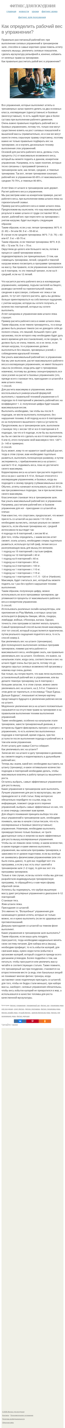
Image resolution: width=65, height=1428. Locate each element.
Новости (24, 11)
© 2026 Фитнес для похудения (13, 1412)
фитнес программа (32, 1009)
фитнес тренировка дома (50, 1009)
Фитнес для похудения (32, 5)
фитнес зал (45, 1005)
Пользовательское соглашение (21, 1415)
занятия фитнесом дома (40, 1012)
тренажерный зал (33, 1005)
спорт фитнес (19, 1009)
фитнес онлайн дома (10, 1012)
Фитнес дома (49, 11)
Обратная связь (8, 1422)
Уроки (35, 11)
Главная (11, 11)
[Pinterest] (32, 1021)
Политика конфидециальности (13, 1419)
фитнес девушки (23, 1016)
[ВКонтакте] (20, 1021)
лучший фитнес (24, 1012)
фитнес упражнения (18, 1005)
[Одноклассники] (45, 1021)
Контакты (5, 1415)
